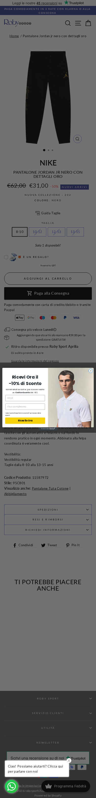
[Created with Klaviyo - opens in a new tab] (48, 428)
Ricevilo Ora (25, 420)
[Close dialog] (91, 371)
